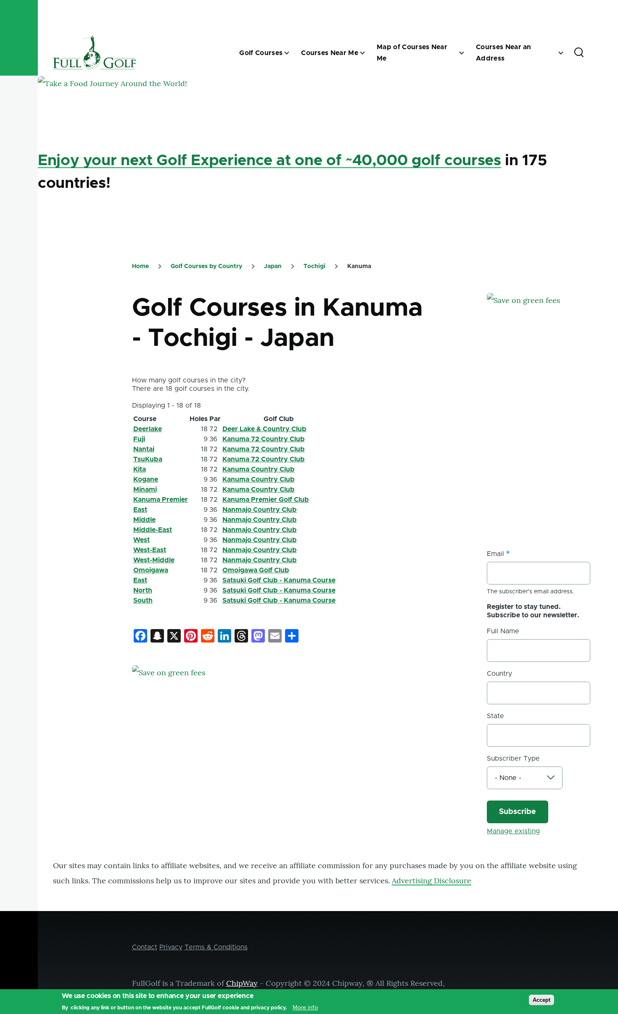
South (143, 600)
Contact (144, 947)
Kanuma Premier (160, 499)
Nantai (143, 449)
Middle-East (152, 530)
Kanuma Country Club (258, 469)
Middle (144, 519)
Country (499, 673)
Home (140, 266)
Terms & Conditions (216, 947)
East (140, 509)
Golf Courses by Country (206, 266)
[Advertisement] (550, 454)
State (495, 716)
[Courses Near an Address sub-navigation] (566, 52)
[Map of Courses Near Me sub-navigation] (466, 52)
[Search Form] (579, 53)
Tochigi (314, 266)
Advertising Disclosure (431, 880)
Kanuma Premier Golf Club (265, 499)
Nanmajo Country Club (259, 509)
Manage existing (513, 831)
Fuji (139, 439)
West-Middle (153, 560)
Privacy (170, 947)
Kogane (145, 479)
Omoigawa (150, 570)
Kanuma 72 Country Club (263, 439)
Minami (145, 489)
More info (305, 1007)
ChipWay (242, 983)
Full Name (503, 631)
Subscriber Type (513, 758)
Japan (273, 266)
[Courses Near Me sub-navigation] (367, 52)
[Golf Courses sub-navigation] (292, 52)
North (142, 590)
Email (495, 553)
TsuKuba (147, 459)
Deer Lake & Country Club (264, 429)
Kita (139, 469)
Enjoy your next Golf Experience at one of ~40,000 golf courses (269, 160)
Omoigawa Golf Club (255, 570)
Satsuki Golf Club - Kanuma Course (278, 580)
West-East (149, 550)
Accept (541, 1000)
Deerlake (147, 429)
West (141, 540)
